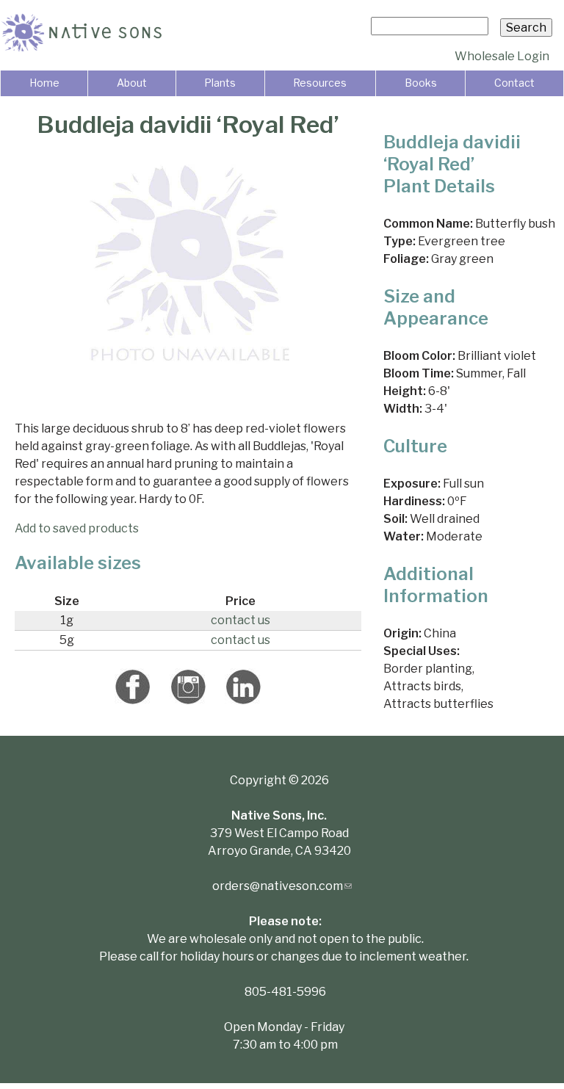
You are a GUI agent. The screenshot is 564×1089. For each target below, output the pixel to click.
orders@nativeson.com (282, 886)
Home (44, 82)
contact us (240, 620)
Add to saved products (77, 528)
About (132, 82)
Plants (220, 82)
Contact (514, 82)
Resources (320, 82)
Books (421, 82)
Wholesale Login (502, 56)
